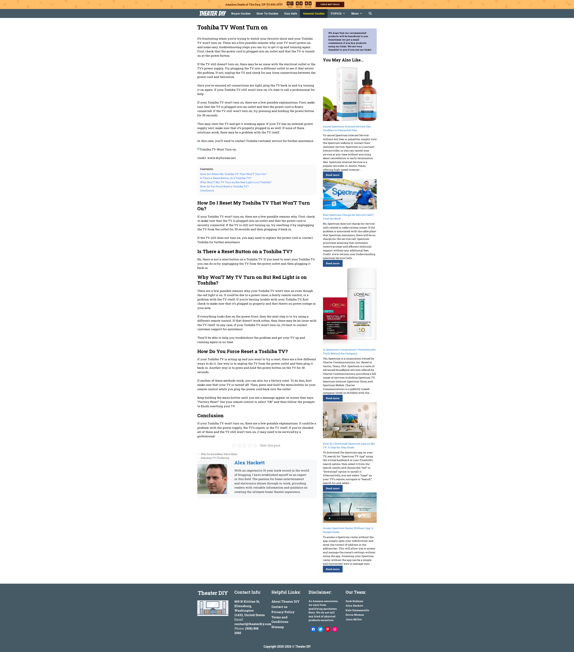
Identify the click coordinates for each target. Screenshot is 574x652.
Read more (333, 175)
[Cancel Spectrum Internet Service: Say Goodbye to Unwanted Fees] (350, 94)
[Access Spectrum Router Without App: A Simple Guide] (350, 508)
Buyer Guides (241, 13)
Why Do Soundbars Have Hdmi (219, 454)
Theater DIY (212, 13)
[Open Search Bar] (370, 13)
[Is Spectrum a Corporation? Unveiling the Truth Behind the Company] (350, 306)
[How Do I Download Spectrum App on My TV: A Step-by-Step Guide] (350, 420)
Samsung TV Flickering (215, 457)
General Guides (314, 13)
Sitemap (277, 627)
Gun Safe (290, 13)
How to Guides (267, 13)
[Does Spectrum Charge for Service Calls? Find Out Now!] (350, 194)
